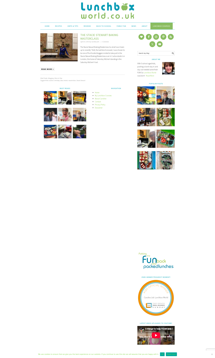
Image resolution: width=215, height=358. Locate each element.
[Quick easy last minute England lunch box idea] (146, 169)
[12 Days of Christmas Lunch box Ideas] (166, 125)
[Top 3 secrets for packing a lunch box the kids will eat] (146, 147)
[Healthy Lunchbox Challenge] (65, 137)
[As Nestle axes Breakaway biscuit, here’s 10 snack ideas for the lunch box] (79, 104)
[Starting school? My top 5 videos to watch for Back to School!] (166, 147)
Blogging (51, 78)
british (66, 80)
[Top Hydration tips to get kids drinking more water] (79, 137)
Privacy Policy (100, 104)
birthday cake (58, 80)
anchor (51, 80)
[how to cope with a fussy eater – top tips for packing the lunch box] (65, 120)
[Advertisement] (156, 212)
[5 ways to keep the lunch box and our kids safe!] (79, 120)
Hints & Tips (58, 78)
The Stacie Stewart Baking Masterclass (99, 36)
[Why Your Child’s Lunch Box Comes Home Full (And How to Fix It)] (166, 104)
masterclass (72, 80)
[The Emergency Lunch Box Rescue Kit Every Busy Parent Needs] (146, 104)
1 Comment (105, 42)
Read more (171, 354)
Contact (98, 101)
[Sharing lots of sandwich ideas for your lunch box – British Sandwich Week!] (166, 169)
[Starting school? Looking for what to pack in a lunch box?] (50, 137)
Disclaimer (99, 108)
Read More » (47, 69)
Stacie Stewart (81, 80)
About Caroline (100, 98)
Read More (150, 76)
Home (97, 92)
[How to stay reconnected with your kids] (50, 120)
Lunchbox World (150, 72)
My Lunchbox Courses (103, 95)
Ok (162, 354)
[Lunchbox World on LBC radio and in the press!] (146, 125)
